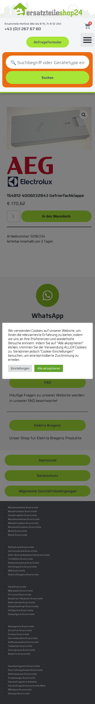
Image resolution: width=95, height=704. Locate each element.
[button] (87, 40)
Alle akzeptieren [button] (48, 368)
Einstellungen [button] (20, 368)
